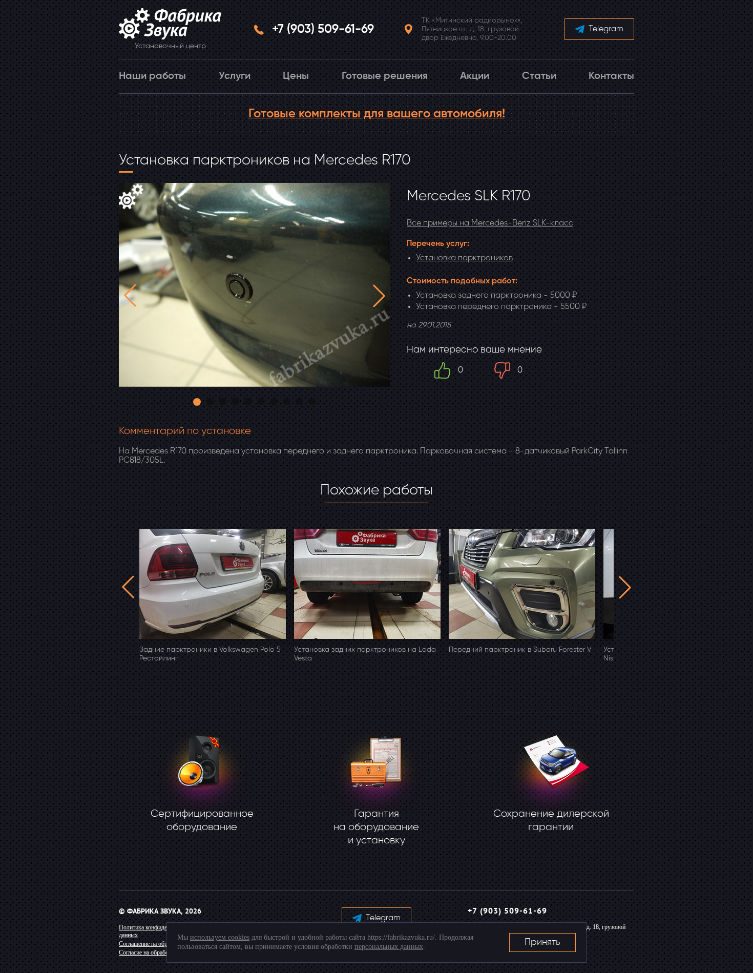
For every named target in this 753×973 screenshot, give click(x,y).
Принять (542, 942)
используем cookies (219, 937)
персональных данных (388, 946)
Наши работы (152, 76)
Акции (474, 76)
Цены (296, 76)
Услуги (234, 76)
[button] (130, 295)
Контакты (611, 76)
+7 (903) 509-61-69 (323, 29)
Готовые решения (385, 76)
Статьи (539, 76)
